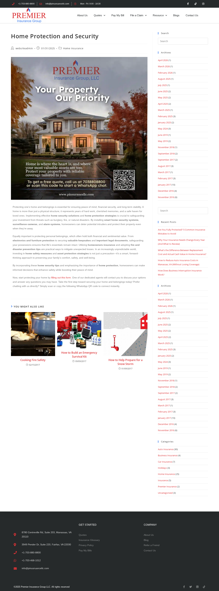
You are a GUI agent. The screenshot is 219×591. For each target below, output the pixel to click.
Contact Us (192, 15)
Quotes (98, 15)
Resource (158, 15)
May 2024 (163, 128)
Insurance (163, 480)
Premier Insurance (167, 486)
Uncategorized (165, 492)
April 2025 (163, 103)
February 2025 (165, 116)
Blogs (176, 15)
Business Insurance (167, 455)
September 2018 (166, 153)
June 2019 (163, 134)
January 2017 (164, 184)
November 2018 (166, 147)
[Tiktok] (195, 4)
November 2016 (166, 197)
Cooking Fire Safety (33, 360)
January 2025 (164, 122)
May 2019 (163, 141)
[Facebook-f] (188, 4)
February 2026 (165, 72)
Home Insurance (73, 48)
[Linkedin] (197, 587)
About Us (82, 15)
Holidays (162, 467)
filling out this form (61, 277)
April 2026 (163, 60)
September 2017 (166, 159)
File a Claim (136, 15)
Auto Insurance (165, 449)
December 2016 (166, 190)
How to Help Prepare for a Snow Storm (125, 362)
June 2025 (163, 91)
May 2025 (163, 97)
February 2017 (165, 178)
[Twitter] (190, 587)
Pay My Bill (117, 15)
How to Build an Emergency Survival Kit (79, 354)
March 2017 (164, 172)
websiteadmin (24, 48)
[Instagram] (203, 4)
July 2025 (162, 85)
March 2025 (164, 109)
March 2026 (164, 66)
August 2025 (164, 78)
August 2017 (164, 166)
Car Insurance (165, 461)
